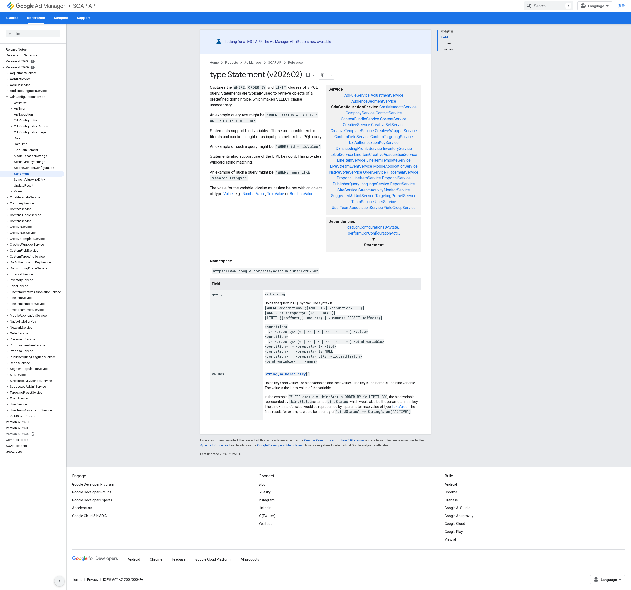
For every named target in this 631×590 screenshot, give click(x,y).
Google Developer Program (93, 484)
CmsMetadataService (398, 107)
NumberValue (253, 193)
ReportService (402, 184)
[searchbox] (33, 33)
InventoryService (397, 148)
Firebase (451, 500)
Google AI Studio (457, 508)
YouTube (266, 524)
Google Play (454, 532)
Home (214, 62)
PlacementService (402, 172)
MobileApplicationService (395, 166)
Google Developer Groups (91, 492)
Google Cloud (455, 524)
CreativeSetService (387, 124)
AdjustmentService (387, 95)
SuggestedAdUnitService (352, 195)
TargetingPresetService (395, 195)
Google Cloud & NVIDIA (89, 516)
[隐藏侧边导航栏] (59, 581)
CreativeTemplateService (352, 130)
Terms (77, 580)
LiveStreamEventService (351, 166)
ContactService (389, 113)
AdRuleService (357, 95)
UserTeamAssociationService (357, 207)
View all (450, 539)
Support (83, 18)
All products (250, 559)
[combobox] (548, 5)
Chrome (451, 492)
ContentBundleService (360, 119)
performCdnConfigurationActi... (374, 233)
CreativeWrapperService (396, 130)
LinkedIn (265, 508)
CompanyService (360, 113)
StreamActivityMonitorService (384, 190)
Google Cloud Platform (213, 559)
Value (228, 193)
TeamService (362, 201)
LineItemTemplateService (388, 160)
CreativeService (356, 124)
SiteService (347, 190)
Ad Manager (50, 6)
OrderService (374, 172)
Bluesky (265, 492)
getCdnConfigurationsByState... (373, 227)
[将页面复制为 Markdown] (323, 75)
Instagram (267, 500)
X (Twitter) (267, 516)
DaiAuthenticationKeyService (374, 142)
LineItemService (351, 160)
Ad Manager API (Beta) (288, 42)
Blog (262, 484)
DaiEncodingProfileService (359, 148)
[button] (32, 67)
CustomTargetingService (391, 136)
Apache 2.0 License (214, 445)
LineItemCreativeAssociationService (385, 154)
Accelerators (82, 508)
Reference (36, 18)
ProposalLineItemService (359, 178)
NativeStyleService (345, 172)
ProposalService (396, 178)
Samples (61, 18)
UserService (385, 201)
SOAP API (85, 6)
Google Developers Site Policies (280, 445)
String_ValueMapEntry (285, 374)
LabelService (341, 154)
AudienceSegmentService (373, 101)
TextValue (275, 193)
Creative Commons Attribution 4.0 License (334, 440)
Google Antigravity (459, 516)
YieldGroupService (400, 207)
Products (231, 62)
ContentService (393, 119)
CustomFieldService (351, 136)
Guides (12, 18)
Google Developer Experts (92, 500)
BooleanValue (301, 193)
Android (451, 484)
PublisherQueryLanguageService (361, 184)
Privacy (92, 580)
